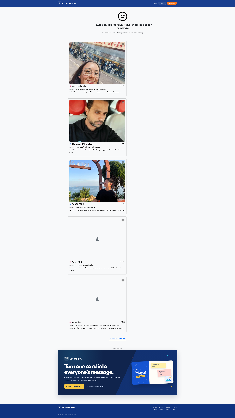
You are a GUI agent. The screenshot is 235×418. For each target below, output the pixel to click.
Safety (161, 409)
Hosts (161, 407)
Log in (163, 3)
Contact (175, 407)
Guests (168, 407)
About (155, 407)
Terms (155, 409)
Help (174, 409)
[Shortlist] (123, 44)
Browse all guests (117, 338)
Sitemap (168, 409)
